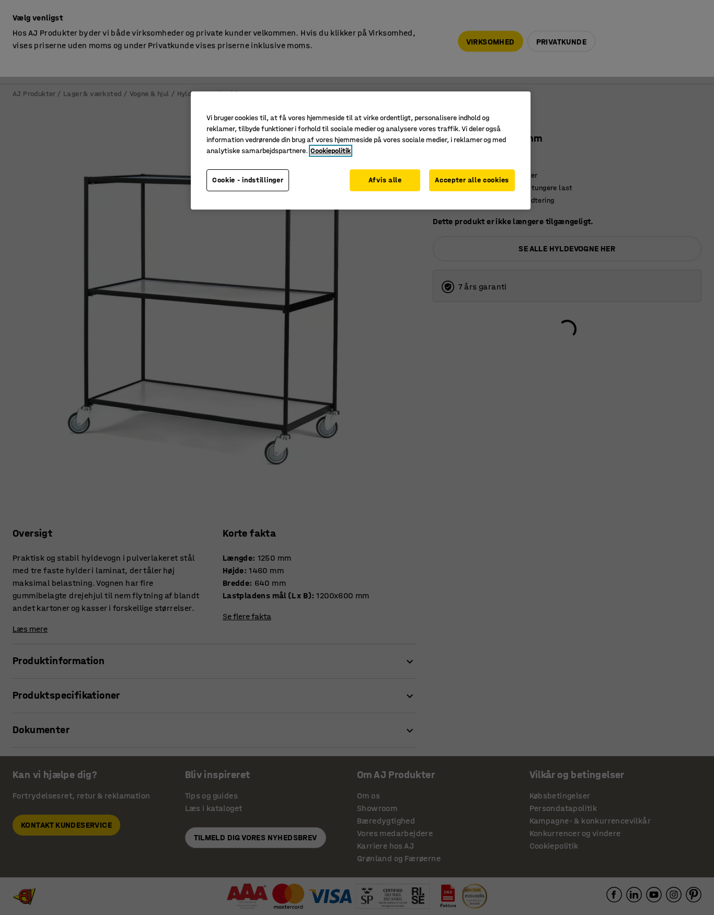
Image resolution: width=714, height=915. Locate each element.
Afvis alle (385, 180)
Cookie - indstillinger (247, 180)
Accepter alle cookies (472, 180)
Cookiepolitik (330, 150)
